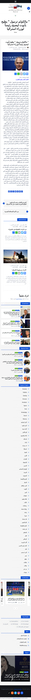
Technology (24, 412)
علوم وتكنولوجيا (23, 525)
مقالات (25, 565)
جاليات (25, 502)
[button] (2, 304)
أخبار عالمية (24, 425)
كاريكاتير (25, 539)
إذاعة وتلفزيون (24, 435)
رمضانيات (25, 505)
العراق (25, 482)
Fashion (25, 392)
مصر (26, 555)
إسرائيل (25, 439)
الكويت (25, 489)
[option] (15, 314)
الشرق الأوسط (24, 479)
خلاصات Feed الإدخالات (22, 638)
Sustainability (14, 621)
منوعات (25, 572)
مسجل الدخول (19, 299)
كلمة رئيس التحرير (13, 47)
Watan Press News (22, 47)
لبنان (26, 549)
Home (15, 32)
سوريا (25, 515)
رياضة (25, 512)
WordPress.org (23, 645)
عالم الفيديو (24, 522)
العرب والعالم (24, 485)
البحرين (25, 465)
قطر (26, 535)
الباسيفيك (25, 462)
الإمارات (25, 459)
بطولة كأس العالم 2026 (22, 626)
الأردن (25, 455)
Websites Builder (18, 689)
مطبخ (26, 559)
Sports (25, 405)
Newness (25, 399)
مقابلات (25, 562)
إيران (26, 442)
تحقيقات (25, 495)
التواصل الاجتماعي (23, 469)
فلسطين (25, 532)
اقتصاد (14, 310)
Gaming (25, 395)
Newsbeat (24, 402)
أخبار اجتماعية (24, 422)
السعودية (25, 475)
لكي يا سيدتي (24, 552)
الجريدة (25, 472)
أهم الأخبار (17, 310)
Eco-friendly (24, 621)
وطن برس (22, 225)
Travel (25, 415)
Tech (26, 409)
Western (25, 419)
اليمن (26, 492)
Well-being (14, 624)
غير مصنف (24, 529)
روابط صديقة (24, 509)
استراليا (13, 330)
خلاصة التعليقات (23, 642)
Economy (24, 389)
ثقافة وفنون (24, 499)
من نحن (25, 569)
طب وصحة (24, 519)
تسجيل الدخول (24, 635)
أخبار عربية (17, 321)
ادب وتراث (24, 445)
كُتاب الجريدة (24, 542)
